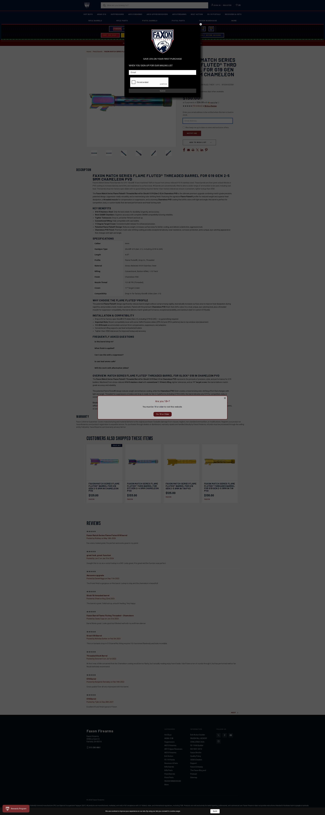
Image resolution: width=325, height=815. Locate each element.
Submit (162, 91)
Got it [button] (215, 811)
